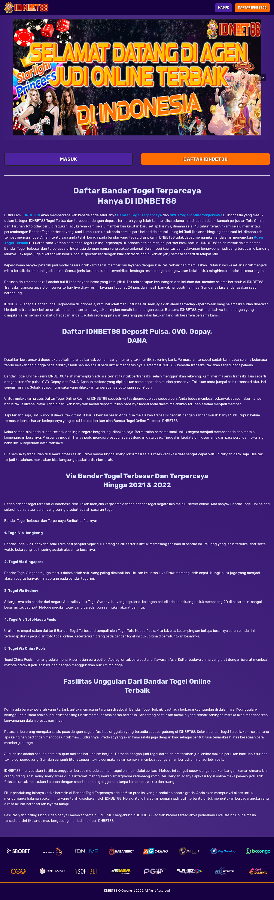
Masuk (223, 7)
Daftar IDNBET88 (252, 7)
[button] (262, 77)
